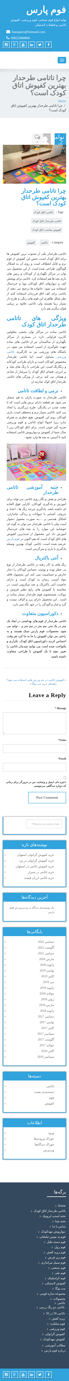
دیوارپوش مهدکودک (53, 1231)
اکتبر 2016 (47, 1051)
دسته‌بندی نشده (44, 1092)
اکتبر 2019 (47, 976)
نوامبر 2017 (47, 1022)
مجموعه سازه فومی (53, 1293)
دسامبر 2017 (46, 1016)
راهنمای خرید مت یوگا (44, 683)
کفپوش (31, 242)
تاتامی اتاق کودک (43, 212)
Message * (60, 708)
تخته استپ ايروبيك (54, 1216)
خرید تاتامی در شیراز (41, 872)
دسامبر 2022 (46, 941)
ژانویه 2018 (47, 1010)
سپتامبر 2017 (45, 1033)
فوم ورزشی (57, 1328)
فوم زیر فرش (57, 1257)
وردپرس (48, 1150)
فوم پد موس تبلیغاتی (52, 1236)
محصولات (59, 1298)
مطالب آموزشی (55, 1345)
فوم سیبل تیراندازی (53, 1262)
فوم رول (60, 1247)
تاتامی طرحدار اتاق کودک (46, 221)
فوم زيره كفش (56, 1252)
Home (62, 101)
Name (62, 740)
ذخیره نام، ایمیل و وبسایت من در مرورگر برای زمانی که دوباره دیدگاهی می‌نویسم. (36, 784)
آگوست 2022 (46, 947)
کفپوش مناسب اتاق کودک (46, 229)
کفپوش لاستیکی (55, 1283)
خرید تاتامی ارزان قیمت (39, 877)
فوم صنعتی (58, 1267)
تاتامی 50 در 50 (55, 1313)
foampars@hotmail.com (28, 32)
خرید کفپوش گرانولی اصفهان (35, 854)
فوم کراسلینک (57, 1278)
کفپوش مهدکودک (54, 1339)
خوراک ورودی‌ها (44, 1138)
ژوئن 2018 (47, 999)
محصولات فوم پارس (45, 631)
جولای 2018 (46, 993)
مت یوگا (60, 1288)
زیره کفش (58, 1318)
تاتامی (44, 242)
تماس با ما (59, 1226)
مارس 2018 (46, 1005)
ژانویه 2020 (47, 964)
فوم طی (60, 1273)
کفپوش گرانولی (55, 1334)
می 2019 (48, 982)
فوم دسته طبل (56, 1241)
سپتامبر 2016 (45, 1056)
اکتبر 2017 (47, 1028)
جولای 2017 (46, 1045)
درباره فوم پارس (55, 1350)
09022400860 (20, 38)
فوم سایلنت (57, 1323)
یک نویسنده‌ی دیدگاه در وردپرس (36, 907)
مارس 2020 (46, 959)
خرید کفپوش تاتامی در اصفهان (35, 866)
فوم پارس (13, 538)
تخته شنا (60, 1221)
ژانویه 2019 (47, 987)
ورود (51, 1133)
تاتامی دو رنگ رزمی (51, 1307)
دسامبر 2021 (46, 953)
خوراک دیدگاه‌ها (44, 1144)
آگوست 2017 (46, 1039)
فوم (51, 1097)
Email (62, 758)
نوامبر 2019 (47, 970)
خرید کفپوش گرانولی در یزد (36, 860)
